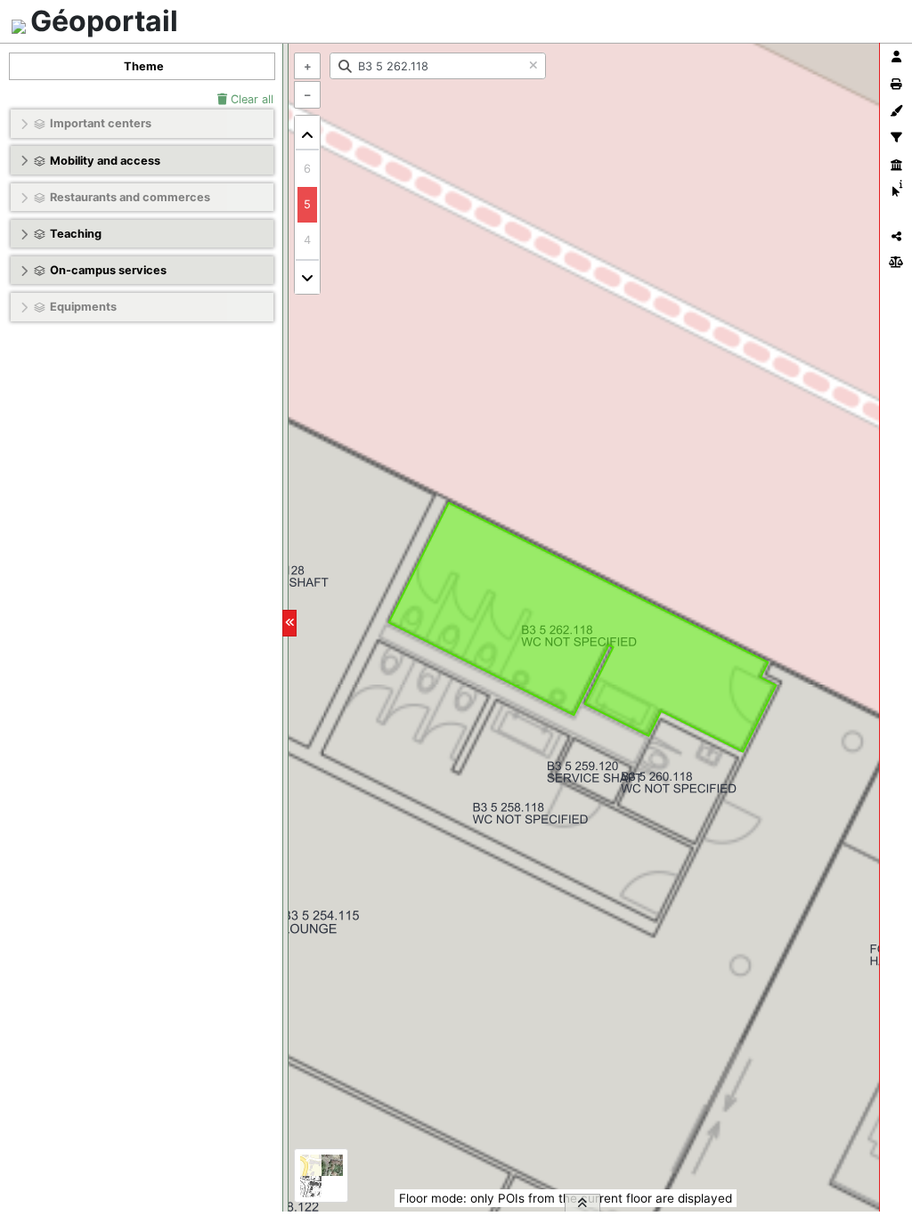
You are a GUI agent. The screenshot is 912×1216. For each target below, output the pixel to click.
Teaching (76, 233)
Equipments (83, 306)
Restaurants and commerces (130, 197)
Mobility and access (105, 160)
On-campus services (108, 270)
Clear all (250, 99)
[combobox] (438, 66)
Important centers (100, 123)
